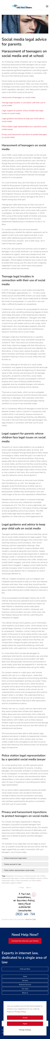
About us (25, 993)
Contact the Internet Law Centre (25, 941)
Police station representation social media (19, 870)
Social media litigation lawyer (31, 878)
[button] (47, 6)
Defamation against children (12, 883)
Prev (22, 887)
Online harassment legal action (15, 858)
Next (28, 887)
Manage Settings (25, 1030)
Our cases (25, 989)
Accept (25, 1018)
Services (25, 980)
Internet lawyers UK (32, 876)
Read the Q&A (30, 919)
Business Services (25, 985)
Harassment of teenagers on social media (18, 97)
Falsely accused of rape (12, 864)
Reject (25, 1024)
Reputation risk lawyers (14, 876)
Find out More (25, 969)
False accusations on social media (28, 880)
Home (25, 976)
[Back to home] (25, 6)
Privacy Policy (20, 1011)
